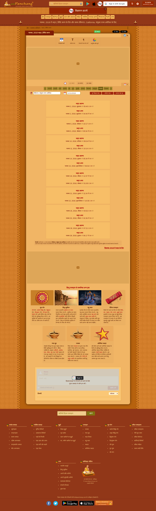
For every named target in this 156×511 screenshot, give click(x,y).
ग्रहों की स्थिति (40, 437)
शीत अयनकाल (15, 448)
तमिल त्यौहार (137, 444)
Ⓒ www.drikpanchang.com (90, 481)
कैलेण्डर (55, 17)
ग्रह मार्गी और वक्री (41, 444)
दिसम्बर (106, 88)
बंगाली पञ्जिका (64, 485)
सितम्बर (89, 88)
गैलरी (107, 17)
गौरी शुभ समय (138, 433)
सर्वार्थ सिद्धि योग (114, 429)
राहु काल (87, 440)
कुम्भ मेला (63, 489)
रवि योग (112, 452)
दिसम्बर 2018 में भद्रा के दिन (114, 248)
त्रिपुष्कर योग (113, 440)
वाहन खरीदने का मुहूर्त (66, 437)
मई (69, 88)
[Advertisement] (78, 64)
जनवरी (50, 88)
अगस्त (83, 88)
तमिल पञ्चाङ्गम (138, 429)
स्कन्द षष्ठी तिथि (138, 448)
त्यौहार (79, 17)
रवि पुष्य (112, 444)
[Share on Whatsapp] (97, 31)
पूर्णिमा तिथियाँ (40, 429)
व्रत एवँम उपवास (69, 17)
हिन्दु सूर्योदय (63, 469)
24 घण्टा (80, 83)
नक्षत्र (87, 444)
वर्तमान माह (107, 93)
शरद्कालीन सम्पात (16, 444)
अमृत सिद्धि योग (114, 433)
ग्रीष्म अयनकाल (15, 440)
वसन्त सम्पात (14, 437)
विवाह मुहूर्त (63, 429)
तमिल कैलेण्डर (138, 437)
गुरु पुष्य (112, 448)
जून (73, 88)
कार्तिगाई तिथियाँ (138, 440)
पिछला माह (95, 93)
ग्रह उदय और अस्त (41, 440)
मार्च (60, 88)
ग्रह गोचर (38, 448)
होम (43, 17)
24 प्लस (89, 83)
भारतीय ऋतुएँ (64, 466)
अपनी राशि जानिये (65, 473)
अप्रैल (65, 88)
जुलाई (77, 88)
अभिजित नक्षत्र (89, 448)
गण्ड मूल (87, 433)
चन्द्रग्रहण (14, 433)
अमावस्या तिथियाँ (40, 433)
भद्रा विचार (88, 437)
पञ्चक (87, 429)
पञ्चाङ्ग (48, 17)
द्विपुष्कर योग (113, 437)
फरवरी (55, 88)
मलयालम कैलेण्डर (65, 481)
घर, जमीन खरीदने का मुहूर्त (68, 440)
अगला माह (119, 93)
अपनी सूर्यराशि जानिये (66, 477)
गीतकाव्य (101, 17)
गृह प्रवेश (63, 433)
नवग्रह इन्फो (93, 17)
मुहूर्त (61, 17)
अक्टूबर (95, 88)
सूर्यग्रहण (14, 429)
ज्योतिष (84, 17)
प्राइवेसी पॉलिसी (90, 483)
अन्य (112, 17)
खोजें (90, 413)
